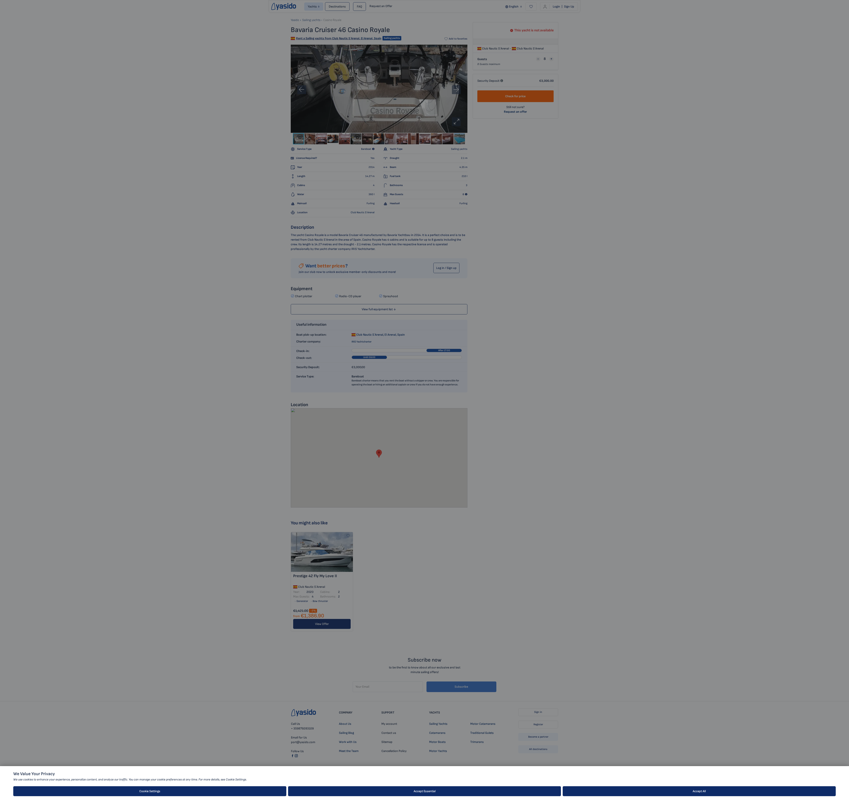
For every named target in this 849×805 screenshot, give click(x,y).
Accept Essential (425, 791)
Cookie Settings (149, 791)
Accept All (699, 791)
